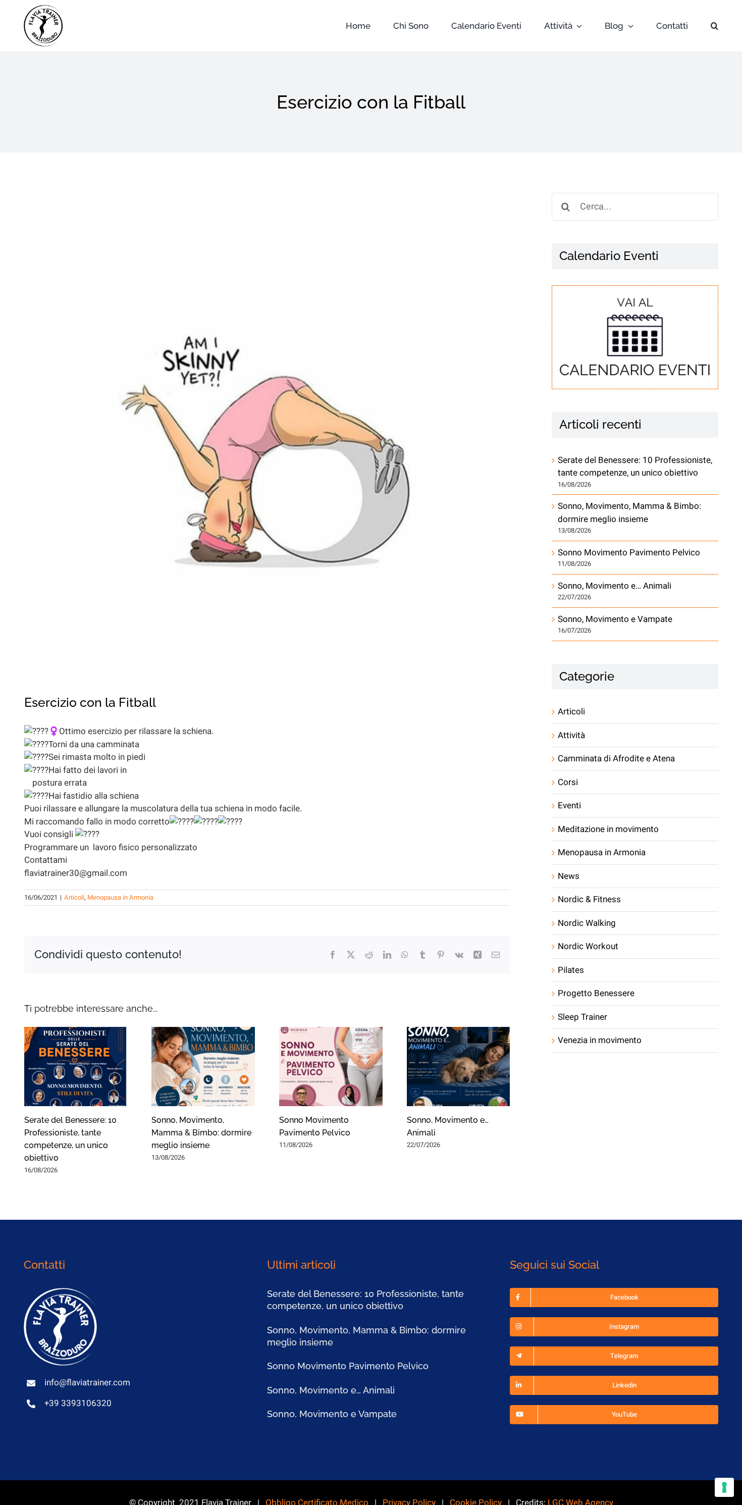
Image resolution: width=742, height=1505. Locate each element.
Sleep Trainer (582, 1017)
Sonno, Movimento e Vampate (615, 619)
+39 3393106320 (78, 1403)
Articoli (74, 897)
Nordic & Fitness (589, 899)
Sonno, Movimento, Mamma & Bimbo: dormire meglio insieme (201, 1132)
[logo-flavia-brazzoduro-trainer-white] (61, 1292)
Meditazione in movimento (608, 829)
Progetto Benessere (596, 993)
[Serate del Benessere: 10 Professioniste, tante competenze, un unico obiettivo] (76, 1066)
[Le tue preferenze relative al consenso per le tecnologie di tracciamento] (724, 1487)
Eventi (569, 805)
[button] (714, 26)
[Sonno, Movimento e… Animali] (458, 1066)
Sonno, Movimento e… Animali (614, 586)
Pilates (571, 970)
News (568, 876)
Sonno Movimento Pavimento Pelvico (629, 552)
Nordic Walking (587, 923)
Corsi (568, 782)
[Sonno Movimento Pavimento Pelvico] (331, 1066)
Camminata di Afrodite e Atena (616, 758)
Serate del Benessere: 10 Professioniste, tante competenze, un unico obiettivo (635, 467)
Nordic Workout (588, 946)
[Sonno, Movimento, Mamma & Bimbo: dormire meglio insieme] (203, 1066)
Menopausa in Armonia (120, 897)
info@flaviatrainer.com (87, 1382)
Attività (571, 735)
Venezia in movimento (600, 1040)
